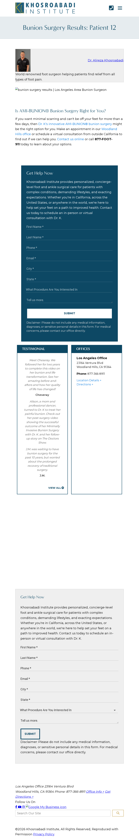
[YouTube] (20, 807)
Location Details (88, 380)
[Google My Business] (46, 807)
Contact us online (70, 139)
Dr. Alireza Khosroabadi (106, 60)
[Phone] (111, 8)
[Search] (118, 813)
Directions (84, 384)
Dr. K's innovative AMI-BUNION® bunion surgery (75, 124)
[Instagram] (24, 807)
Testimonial (33, 349)
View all (54, 487)
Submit (69, 313)
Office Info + (95, 792)
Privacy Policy (43, 834)
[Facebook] (16, 807)
